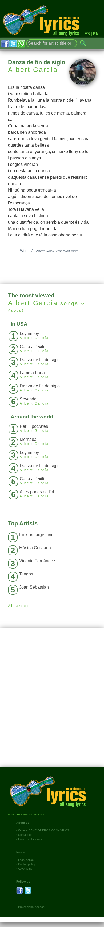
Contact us (25, 834)
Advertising (25, 868)
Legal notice (26, 859)
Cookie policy (26, 864)
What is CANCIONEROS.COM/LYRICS (43, 830)
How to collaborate (30, 839)
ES (87, 33)
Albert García (33, 69)
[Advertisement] (52, 701)
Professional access (31, 907)
